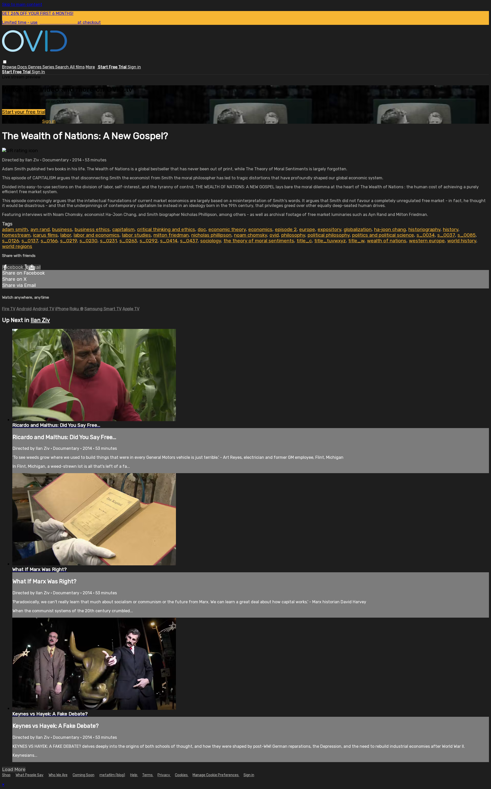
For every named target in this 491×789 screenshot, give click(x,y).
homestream (16, 235)
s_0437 (189, 241)
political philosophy (329, 235)
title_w (356, 241)
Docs (22, 67)
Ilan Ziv (40, 320)
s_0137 (29, 241)
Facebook (13, 267)
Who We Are (58, 775)
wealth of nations (386, 241)
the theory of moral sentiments (259, 241)
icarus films (45, 235)
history (450, 229)
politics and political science (383, 235)
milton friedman (171, 235)
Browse (9, 67)
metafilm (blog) (112, 775)
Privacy (164, 775)
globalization (358, 229)
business (62, 229)
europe (307, 229)
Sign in (134, 67)
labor (65, 235)
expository (329, 229)
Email (35, 267)
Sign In (38, 71)
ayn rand (40, 229)
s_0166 (49, 241)
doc (202, 229)
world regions (17, 246)
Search (62, 67)
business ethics (92, 229)
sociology (210, 241)
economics (260, 229)
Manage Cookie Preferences (216, 775)
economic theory (227, 229)
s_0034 (426, 235)
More (90, 67)
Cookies (181, 775)
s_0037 (446, 235)
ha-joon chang (390, 229)
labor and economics (96, 235)
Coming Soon (83, 775)
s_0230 (88, 241)
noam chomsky (250, 235)
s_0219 (68, 241)
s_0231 (108, 241)
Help (134, 775)
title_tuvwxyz (330, 241)
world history (461, 241)
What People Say (29, 775)
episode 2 (286, 229)
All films (77, 67)
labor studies (136, 235)
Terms (147, 775)
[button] (4, 62)
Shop (6, 775)
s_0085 (466, 235)
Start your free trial (23, 112)
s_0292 (149, 241)
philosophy (293, 235)
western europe (427, 241)
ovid (274, 235)
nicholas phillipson (211, 235)
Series (48, 67)
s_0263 (128, 241)
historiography (424, 229)
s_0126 (10, 241)
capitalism (123, 229)
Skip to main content (22, 4)
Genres (35, 67)
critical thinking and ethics (166, 229)
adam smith (15, 229)
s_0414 (168, 241)
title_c (304, 241)
